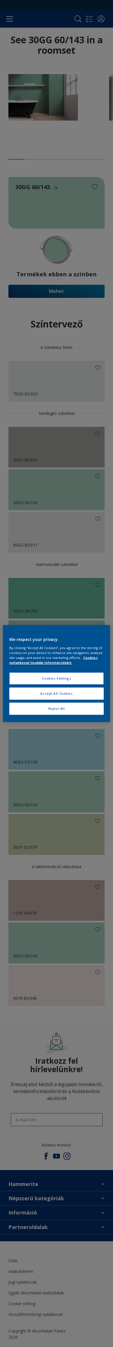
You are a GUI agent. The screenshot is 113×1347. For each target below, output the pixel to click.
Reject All (56, 708)
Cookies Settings (56, 678)
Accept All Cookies (56, 693)
